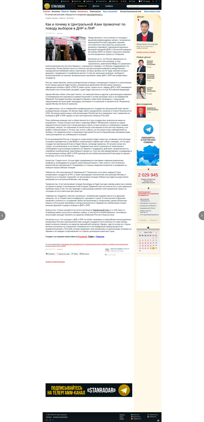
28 (150, 248)
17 (140, 245)
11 (143, 243)
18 (143, 245)
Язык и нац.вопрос (110, 11)
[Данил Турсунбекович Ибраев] (145, 30)
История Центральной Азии (130, 11)
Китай (124, 1)
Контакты (49, 417)
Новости (62, 18)
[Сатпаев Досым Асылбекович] (141, 98)
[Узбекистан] (74, 33)
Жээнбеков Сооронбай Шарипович (151, 76)
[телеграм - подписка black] (89, 396)
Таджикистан (89, 1)
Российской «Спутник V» (148, 203)
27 (148, 248)
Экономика (55, 11)
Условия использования (60, 417)
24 (140, 248)
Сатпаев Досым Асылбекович (151, 89)
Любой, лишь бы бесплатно (145, 211)
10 (140, 243)
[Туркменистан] (72, 33)
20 (148, 245)
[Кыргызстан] (68, 33)
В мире (133, 1)
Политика (46, 11)
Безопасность (83, 11)
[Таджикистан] (70, 33)
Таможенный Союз (101, 210)
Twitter (91, 237)
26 (145, 248)
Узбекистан (114, 1)
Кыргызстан (77, 1)
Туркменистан (102, 1)
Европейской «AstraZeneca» (145, 200)
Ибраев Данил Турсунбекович (147, 44)
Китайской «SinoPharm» (148, 206)
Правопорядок (95, 11)
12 (145, 243)
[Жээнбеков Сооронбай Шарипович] (141, 84)
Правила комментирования (55, 262)
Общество (65, 11)
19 (145, 245)
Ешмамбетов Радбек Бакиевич (152, 108)
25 (143, 248)
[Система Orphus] (118, 256)
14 (150, 243)
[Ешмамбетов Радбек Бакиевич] (141, 117)
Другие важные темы (152, 11)
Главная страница (52, 18)
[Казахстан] (65, 33)
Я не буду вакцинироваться (149, 215)
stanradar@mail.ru (94, 15)
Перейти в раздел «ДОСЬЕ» (146, 52)
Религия (73, 11)
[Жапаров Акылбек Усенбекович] (141, 71)
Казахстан (66, 1)
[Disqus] (89, 293)
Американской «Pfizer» (147, 208)
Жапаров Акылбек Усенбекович (151, 62)
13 (148, 243)
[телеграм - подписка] (148, 165)
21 (150, 245)
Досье (121, 416)
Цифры (122, 418)
